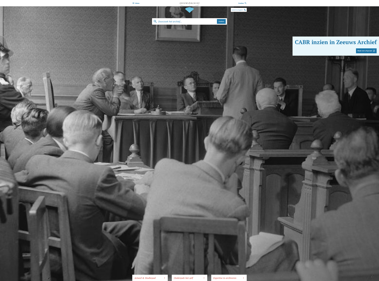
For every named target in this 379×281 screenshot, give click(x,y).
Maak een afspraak (364, 51)
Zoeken (221, 21)
